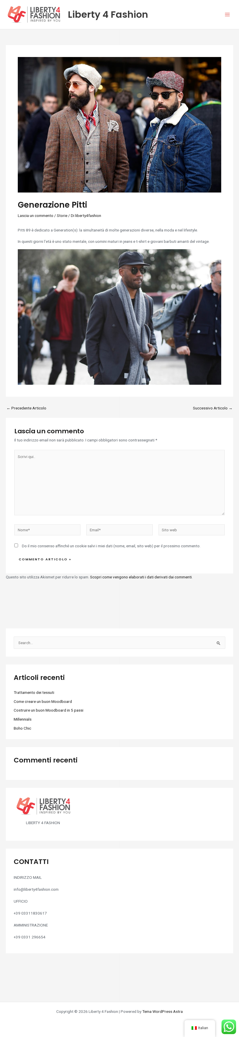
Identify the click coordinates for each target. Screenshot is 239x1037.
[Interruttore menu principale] (227, 15)
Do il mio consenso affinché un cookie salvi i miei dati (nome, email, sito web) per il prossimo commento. (111, 546)
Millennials (22, 719)
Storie (62, 215)
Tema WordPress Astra (162, 1011)
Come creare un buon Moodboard (43, 701)
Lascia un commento (35, 215)
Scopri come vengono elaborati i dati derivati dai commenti (141, 577)
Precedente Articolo (26, 408)
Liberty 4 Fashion (108, 14)
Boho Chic (22, 728)
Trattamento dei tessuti (34, 692)
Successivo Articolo (213, 408)
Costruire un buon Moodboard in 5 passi (48, 710)
